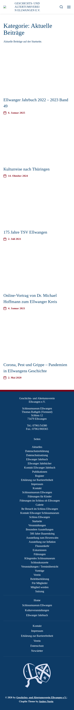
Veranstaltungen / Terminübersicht (39, 566)
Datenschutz (37, 645)
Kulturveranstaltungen (37, 610)
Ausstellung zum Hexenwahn (42, 537)
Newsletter (37, 650)
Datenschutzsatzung (37, 455)
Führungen (40, 554)
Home (37, 600)
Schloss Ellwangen (39, 517)
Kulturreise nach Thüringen (26, 169)
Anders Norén (46, 701)
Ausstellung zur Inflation (42, 541)
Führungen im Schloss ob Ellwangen (40, 500)
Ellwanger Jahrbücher (39, 463)
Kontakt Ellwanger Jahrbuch (39, 467)
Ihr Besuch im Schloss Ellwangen (39, 508)
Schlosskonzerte (39, 562)
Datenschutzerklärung (37, 451)
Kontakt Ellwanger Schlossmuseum (39, 512)
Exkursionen (39, 550)
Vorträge (39, 570)
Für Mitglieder (39, 583)
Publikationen (39, 471)
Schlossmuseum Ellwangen (37, 492)
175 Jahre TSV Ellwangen (25, 232)
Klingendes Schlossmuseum (39, 558)
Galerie (40, 504)
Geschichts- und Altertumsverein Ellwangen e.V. (41, 697)
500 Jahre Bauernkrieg (42, 533)
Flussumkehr (42, 545)
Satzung (39, 591)
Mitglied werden (40, 587)
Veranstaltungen (37, 525)
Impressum (37, 484)
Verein (37, 574)
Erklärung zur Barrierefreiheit (37, 479)
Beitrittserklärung (39, 578)
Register (39, 475)
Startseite (37, 521)
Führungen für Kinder (40, 496)
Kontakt (37, 488)
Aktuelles (37, 446)
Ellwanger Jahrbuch (37, 459)
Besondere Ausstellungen (39, 529)
